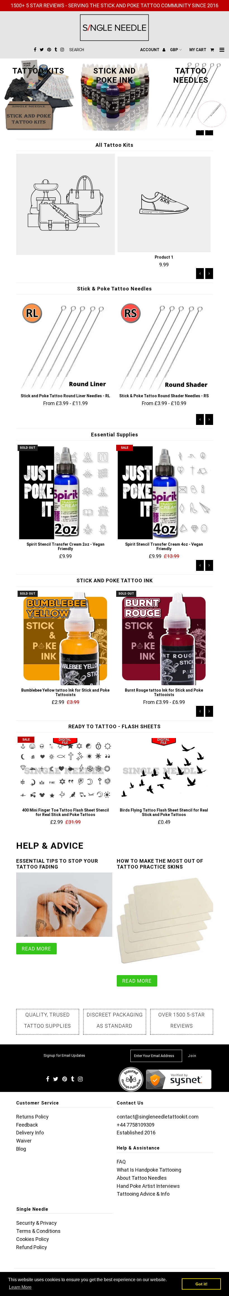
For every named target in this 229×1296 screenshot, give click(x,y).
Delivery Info (30, 1133)
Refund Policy (31, 1247)
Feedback (27, 1125)
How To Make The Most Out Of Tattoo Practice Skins (160, 864)
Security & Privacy (36, 1223)
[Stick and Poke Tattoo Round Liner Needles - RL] (65, 345)
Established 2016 (136, 1133)
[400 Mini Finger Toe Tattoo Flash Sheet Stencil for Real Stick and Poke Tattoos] (65, 771)
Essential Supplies (114, 434)
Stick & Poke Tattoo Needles (114, 289)
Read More (36, 949)
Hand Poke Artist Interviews (148, 1186)
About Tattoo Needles (142, 1178)
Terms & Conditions (38, 1231)
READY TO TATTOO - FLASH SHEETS (114, 726)
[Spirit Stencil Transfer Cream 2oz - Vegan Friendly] (65, 492)
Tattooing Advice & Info (143, 1194)
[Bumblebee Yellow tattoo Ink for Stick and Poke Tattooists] (65, 638)
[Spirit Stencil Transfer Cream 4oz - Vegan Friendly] (164, 492)
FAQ (121, 1162)
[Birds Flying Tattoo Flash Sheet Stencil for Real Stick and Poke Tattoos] (164, 771)
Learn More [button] (20, 1287)
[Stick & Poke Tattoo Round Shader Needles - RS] (164, 345)
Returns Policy (32, 1117)
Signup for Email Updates (64, 1055)
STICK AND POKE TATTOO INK (115, 580)
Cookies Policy (32, 1239)
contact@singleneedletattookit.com (158, 1117)
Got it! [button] (201, 1284)
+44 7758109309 (135, 1125)
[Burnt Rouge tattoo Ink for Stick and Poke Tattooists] (164, 638)
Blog (21, 1149)
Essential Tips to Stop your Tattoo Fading (57, 864)
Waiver (24, 1141)
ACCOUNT (150, 50)
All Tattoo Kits (114, 145)
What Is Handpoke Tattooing (149, 1170)
